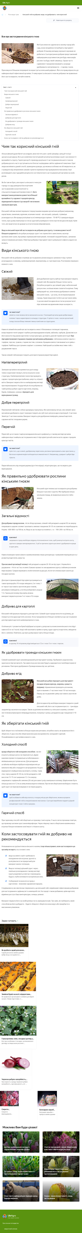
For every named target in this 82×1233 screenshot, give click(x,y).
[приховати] (75, 87)
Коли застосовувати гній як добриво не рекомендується (24, 138)
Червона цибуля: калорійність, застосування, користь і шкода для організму (15, 1079)
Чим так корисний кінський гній (15, 91)
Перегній (8, 108)
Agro (6, 3)
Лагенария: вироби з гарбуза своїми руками (47, 1110)
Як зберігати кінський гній (13, 128)
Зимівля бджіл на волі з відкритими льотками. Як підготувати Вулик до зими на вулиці (18, 994)
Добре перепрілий (12, 104)
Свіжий (7, 98)
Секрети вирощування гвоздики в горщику (7, 1109)
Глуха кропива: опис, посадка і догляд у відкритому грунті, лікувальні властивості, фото (17, 1039)
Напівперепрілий (11, 101)
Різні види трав (13, 15)
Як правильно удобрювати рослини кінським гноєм (22, 111)
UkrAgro (5, 8)
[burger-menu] (78, 8)
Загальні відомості (11, 115)
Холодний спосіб (11, 131)
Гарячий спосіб (10, 135)
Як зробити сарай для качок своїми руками (13, 950)
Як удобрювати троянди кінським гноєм (19, 121)
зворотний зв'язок (10, 1229)
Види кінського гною (11, 94)
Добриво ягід (10, 125)
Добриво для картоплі (13, 118)
